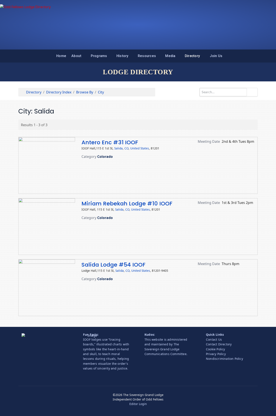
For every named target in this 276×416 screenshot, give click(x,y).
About (76, 56)
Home (61, 56)
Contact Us (214, 339)
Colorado (105, 156)
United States (139, 148)
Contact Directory (219, 344)
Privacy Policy (216, 354)
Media (170, 56)
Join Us (216, 56)
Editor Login (138, 404)
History (122, 56)
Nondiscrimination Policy (224, 359)
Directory (192, 56)
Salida (118, 148)
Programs (99, 56)
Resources (147, 56)
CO (126, 148)
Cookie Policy (215, 349)
